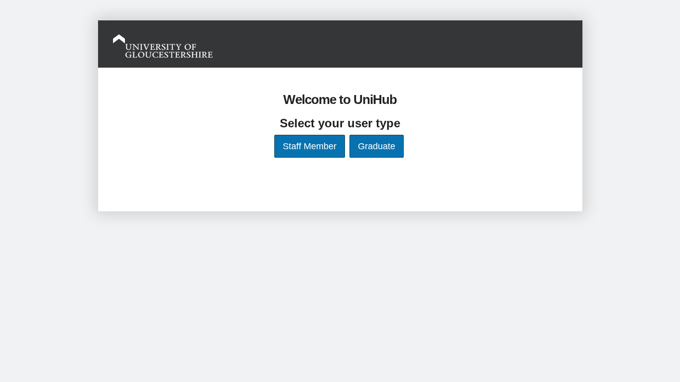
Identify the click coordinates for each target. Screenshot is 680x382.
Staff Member (310, 146)
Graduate (376, 146)
